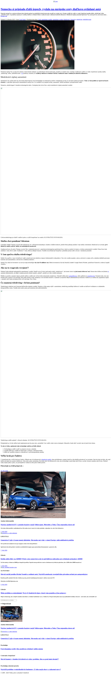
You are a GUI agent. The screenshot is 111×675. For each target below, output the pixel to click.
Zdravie (67, 4)
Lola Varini (22, 19)
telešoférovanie (87, 19)
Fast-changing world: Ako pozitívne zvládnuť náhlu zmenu (22, 649)
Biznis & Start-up (44, 4)
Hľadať (80, 4)
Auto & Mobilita (55, 4)
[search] (55, 600)
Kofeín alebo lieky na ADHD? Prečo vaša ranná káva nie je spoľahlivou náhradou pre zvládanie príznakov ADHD (41, 559)
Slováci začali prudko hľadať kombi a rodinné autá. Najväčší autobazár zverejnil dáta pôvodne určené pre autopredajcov (44, 574)
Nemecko (73, 19)
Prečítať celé (4, 16)
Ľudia (62, 4)
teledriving (79, 19)
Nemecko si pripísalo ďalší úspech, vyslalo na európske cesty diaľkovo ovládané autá (51, 9)
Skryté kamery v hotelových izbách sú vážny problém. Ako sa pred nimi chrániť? (30, 659)
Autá (39, 19)
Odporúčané (74, 4)
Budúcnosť (67, 19)
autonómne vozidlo (47, 19)
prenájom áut (91, 276)
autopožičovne (73, 276)
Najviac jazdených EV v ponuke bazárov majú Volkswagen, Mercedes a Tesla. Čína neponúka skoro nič (38, 525)
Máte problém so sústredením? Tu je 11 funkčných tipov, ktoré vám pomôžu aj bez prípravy (33, 593)
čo (22, 73)
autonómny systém (58, 19)
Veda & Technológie (34, 4)
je (108, 271)
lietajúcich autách (46, 459)
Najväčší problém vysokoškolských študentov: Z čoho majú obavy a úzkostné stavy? (31, 669)
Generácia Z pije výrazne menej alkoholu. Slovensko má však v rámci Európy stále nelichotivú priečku (37, 540)
